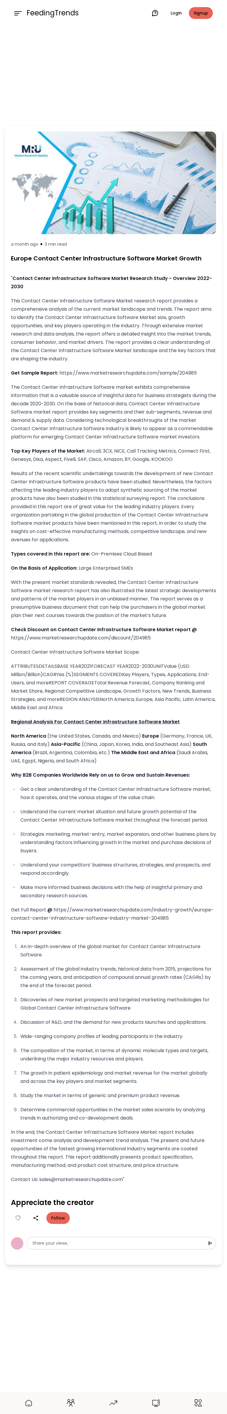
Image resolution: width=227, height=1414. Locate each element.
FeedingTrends (53, 13)
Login (176, 13)
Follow (58, 1218)
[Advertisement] (113, 74)
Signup (201, 13)
